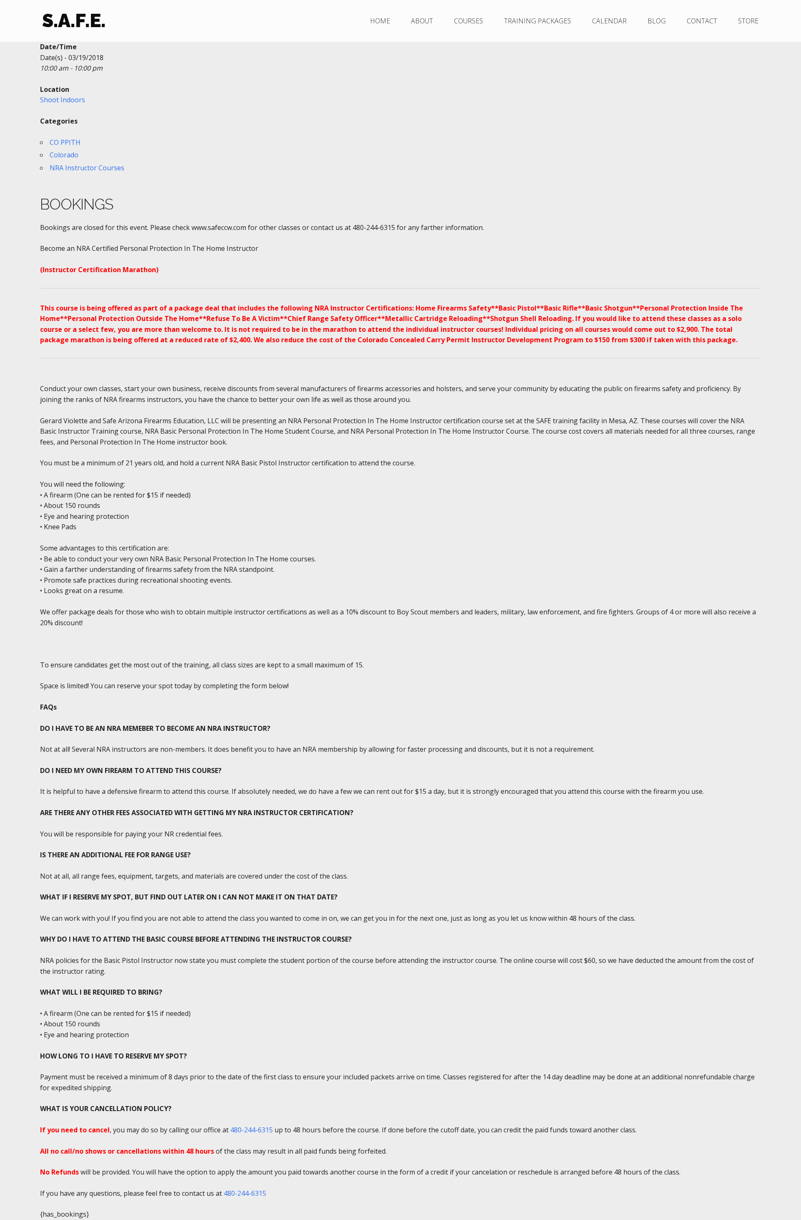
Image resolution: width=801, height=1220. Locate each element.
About (422, 20)
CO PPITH (65, 142)
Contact (702, 20)
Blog (656, 20)
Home (380, 20)
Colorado (64, 154)
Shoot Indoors (62, 99)
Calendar (609, 20)
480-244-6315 (251, 1129)
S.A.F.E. (74, 21)
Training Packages (537, 20)
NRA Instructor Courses (87, 167)
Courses (468, 20)
